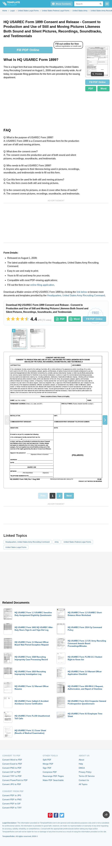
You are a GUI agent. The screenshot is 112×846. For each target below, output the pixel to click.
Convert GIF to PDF (11, 772)
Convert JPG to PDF (11, 784)
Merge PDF (48, 764)
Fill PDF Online (28, 50)
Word (103, 88)
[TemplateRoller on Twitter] (62, 815)
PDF (90, 88)
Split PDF (47, 760)
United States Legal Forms (15, 547)
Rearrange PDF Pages (53, 776)
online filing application (42, 285)
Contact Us (84, 780)
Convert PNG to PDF (12, 768)
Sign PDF (47, 768)
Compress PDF (50, 772)
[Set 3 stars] (17, 319)
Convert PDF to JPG (11, 795)
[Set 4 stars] (22, 319)
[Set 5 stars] (27, 319)
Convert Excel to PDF (12, 764)
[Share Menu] (106, 814)
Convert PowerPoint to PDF (15, 780)
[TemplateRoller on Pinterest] (50, 815)
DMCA (82, 768)
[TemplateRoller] (10, 3)
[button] (105, 420)
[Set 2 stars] (13, 319)
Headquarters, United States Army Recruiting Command (76, 295)
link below (82, 292)
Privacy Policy (85, 772)
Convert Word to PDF (12, 760)
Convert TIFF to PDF (12, 776)
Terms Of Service (87, 776)
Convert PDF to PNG (12, 799)
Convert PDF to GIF (11, 803)
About (81, 760)
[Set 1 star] (8, 319)
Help (81, 764)
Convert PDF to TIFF (12, 808)
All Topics (83, 784)
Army (57, 542)
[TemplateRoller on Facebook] (56, 815)
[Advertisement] (43, 103)
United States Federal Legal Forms (77, 542)
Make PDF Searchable (53, 780)
